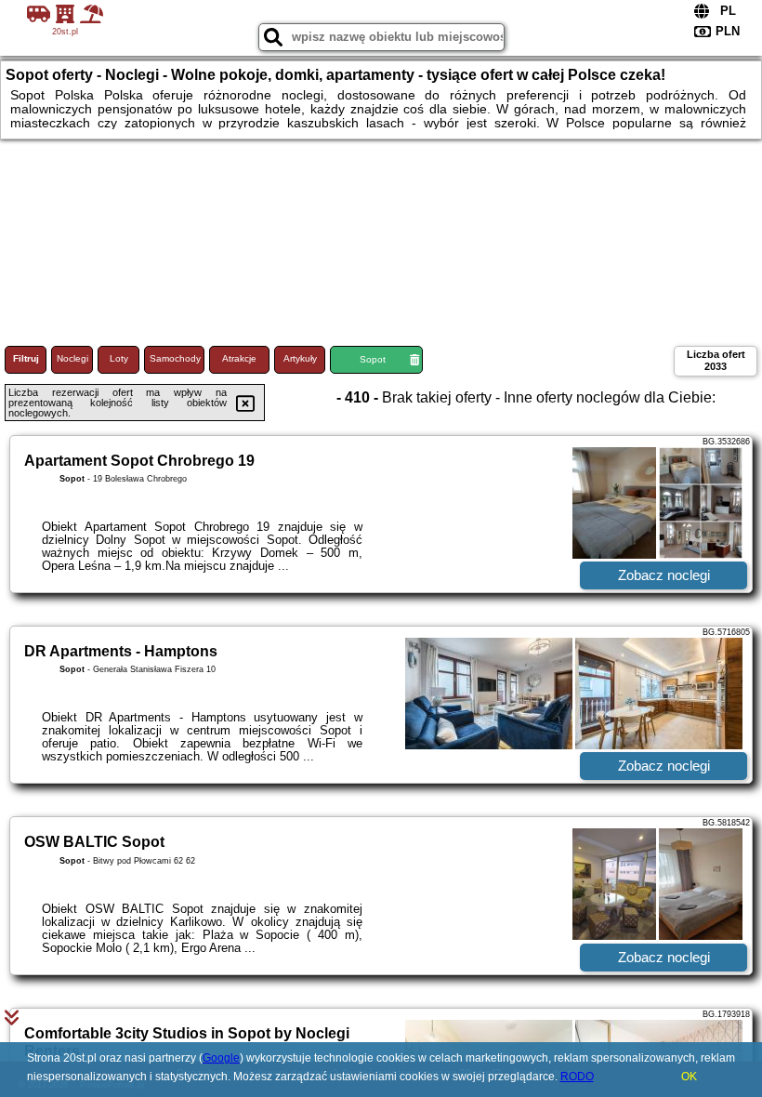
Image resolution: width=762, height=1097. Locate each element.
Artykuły (300, 358)
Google (221, 1057)
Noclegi (72, 358)
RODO (577, 1076)
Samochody (175, 358)
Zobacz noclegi (664, 575)
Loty (119, 358)
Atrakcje (239, 358)
